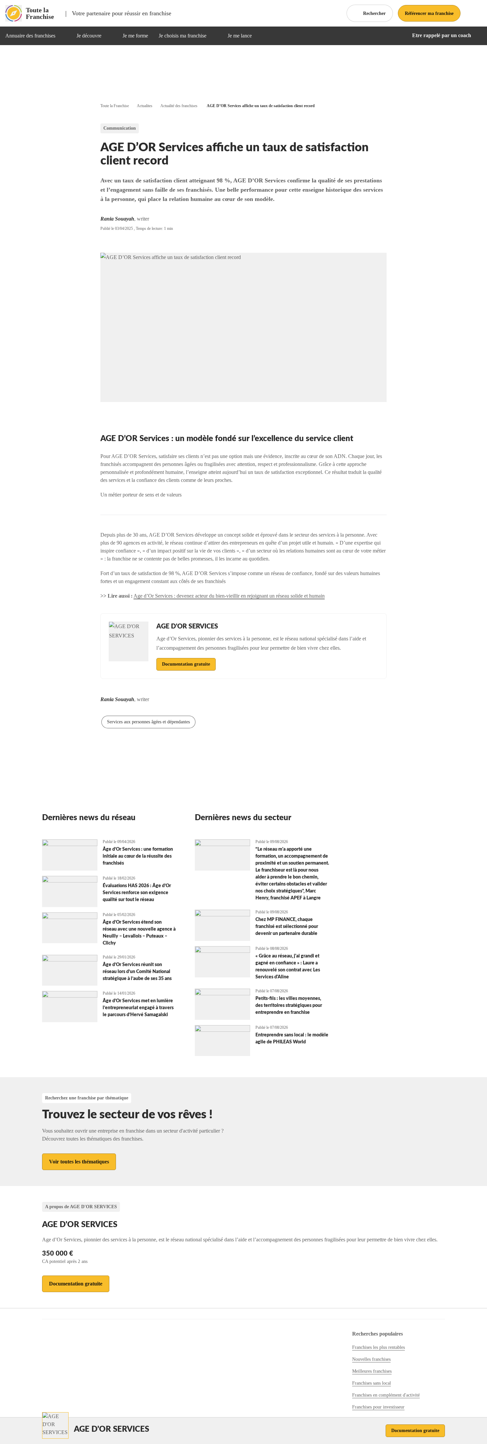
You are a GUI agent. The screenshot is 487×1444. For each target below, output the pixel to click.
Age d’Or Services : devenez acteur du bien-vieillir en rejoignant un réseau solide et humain (229, 596)
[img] (63, 35)
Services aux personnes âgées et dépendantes (148, 721)
